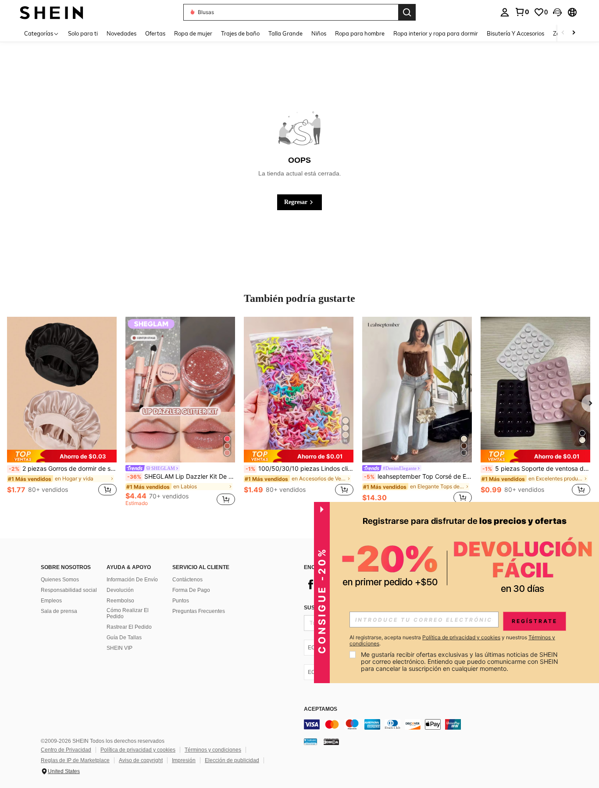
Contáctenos (187, 580)
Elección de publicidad (232, 760)
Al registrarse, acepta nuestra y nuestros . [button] (452, 640)
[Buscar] (407, 12)
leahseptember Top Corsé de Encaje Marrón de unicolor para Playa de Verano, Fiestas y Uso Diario (418, 476)
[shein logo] (51, 12)
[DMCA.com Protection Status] (331, 741)
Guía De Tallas (124, 637)
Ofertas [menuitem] (155, 33)
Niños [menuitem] (318, 33)
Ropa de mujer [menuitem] (193, 33)
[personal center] (504, 12)
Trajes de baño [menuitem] (240, 33)
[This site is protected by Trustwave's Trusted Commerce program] (310, 741)
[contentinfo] (435, 724)
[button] (557, 12)
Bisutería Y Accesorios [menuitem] (515, 33)
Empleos (51, 601)
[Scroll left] (563, 33)
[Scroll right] (573, 33)
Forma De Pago (191, 590)
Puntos (180, 601)
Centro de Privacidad (66, 750)
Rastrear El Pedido (129, 627)
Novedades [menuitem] (121, 33)
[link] (521, 12)
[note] (62, 456)
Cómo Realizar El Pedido (128, 613)
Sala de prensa (59, 611)
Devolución (120, 590)
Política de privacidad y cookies (137, 750)
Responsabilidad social (69, 590)
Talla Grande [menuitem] (285, 33)
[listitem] (62, 411)
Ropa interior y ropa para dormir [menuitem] (435, 33)
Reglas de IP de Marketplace (75, 760)
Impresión (184, 760)
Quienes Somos (60, 580)
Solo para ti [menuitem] (83, 33)
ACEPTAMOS (320, 709)
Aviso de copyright (141, 760)
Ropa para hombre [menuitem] (360, 33)
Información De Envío (132, 580)
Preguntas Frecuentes (198, 611)
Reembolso (120, 601)
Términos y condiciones (213, 750)
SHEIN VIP (119, 648)
